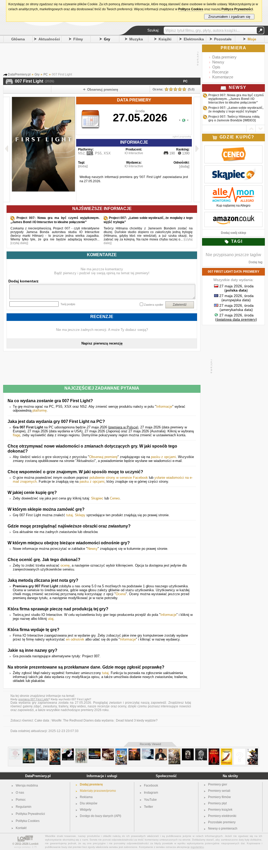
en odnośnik (75, 639)
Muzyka (136, 39)
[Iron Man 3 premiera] (55, 750)
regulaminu (197, 847)
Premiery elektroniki (222, 816)
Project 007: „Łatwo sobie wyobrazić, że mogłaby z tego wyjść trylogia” (235, 109)
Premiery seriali (219, 791)
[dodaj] (83, 166)
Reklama (86, 797)
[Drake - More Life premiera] (161, 750)
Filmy (78, 39)
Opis (216, 67)
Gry (107, 39)
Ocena (121, 594)
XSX (107, 153)
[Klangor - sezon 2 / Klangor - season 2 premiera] (29, 750)
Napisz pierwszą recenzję (101, 343)
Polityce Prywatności (237, 9)
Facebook (151, 785)
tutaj (69, 515)
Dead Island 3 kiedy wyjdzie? (137, 720)
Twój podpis (67, 304)
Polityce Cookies (190, 9)
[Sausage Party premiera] (226, 750)
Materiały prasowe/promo (98, 791)
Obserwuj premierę (103, 457)
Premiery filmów (219, 797)
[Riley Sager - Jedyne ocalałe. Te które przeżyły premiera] (214, 750)
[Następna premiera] (197, 149)
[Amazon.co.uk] (233, 215)
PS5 (98, 153)
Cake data (42, 720)
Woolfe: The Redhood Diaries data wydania (83, 720)
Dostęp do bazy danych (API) (100, 816)
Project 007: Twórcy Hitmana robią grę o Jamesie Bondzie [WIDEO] (234, 118)
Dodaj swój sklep (233, 233)
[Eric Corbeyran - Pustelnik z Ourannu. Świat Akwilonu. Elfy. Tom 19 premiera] (174, 750)
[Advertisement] (100, 59)
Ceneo (115, 498)
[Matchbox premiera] (239, 750)
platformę (39, 410)
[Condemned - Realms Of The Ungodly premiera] (42, 750)
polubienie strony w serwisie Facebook (119, 478)
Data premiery (224, 57)
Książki (165, 39)
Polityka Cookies (28, 821)
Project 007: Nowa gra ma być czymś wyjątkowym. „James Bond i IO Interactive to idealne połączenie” (236, 98)
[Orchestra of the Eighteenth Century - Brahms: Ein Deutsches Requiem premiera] (15, 750)
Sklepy (80, 515)
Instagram (151, 792)
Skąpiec (97, 498)
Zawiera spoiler (153, 304)
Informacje (164, 406)
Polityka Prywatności (30, 814)
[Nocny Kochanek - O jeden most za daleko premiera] (134, 750)
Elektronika (194, 39)
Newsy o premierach (222, 828)
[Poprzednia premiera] (6, 149)
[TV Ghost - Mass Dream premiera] (68, 750)
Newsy (92, 549)
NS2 (81, 153)
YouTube (150, 799)
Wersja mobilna (27, 785)
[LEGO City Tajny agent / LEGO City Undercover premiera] (121, 750)
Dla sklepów (88, 803)
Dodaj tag (256, 262)
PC (185, 81)
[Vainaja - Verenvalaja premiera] (188, 750)
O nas (20, 792)
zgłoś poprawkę (181, 136)
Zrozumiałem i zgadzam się (229, 17)
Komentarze (222, 77)
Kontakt (21, 828)
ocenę (65, 565)
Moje (252, 39)
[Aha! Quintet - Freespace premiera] (94, 750)
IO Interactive (134, 153)
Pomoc (21, 799)
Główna (18, 39)
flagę (16, 435)
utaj (50, 619)
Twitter (148, 807)
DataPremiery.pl (38, 776)
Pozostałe (223, 39)
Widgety (85, 809)
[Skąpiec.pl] (233, 168)
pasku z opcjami (163, 457)
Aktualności (49, 39)
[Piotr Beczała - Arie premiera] (148, 750)
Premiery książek (220, 809)
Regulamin (23, 807)
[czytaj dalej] (19, 243)
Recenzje (220, 72)
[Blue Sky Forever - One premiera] (108, 750)
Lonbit (33, 843)
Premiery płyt (217, 803)
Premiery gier (217, 784)
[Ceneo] (233, 148)
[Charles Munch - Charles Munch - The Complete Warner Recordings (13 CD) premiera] (201, 750)
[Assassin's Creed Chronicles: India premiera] (81, 750)
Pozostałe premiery (222, 822)
